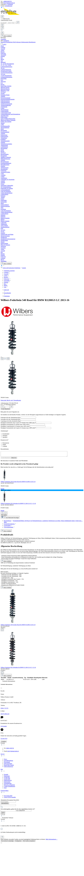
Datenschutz (7, 782)
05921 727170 (4, 708)
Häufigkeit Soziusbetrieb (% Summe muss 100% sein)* (15, 424)
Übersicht (3, 42)
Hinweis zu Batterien (9, 785)
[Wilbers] (17, 319)
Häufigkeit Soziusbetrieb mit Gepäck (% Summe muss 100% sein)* (18, 428)
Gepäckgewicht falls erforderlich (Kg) (11, 421)
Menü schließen (7, 36)
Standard (5, 435)
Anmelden (3, 39)
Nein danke (4, 515)
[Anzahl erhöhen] (11, 406)
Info (2, 769)
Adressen (18, 42)
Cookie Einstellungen (9, 786)
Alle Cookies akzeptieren (29, 841)
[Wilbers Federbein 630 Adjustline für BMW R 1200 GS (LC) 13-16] (4, 502)
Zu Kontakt (4, 726)
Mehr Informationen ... (51, 839)
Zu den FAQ (4, 738)
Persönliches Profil (11, 42)
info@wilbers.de (5, 714)
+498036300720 (7, 1)
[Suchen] (17, 22)
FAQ (5, 787)
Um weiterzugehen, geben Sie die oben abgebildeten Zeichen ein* (18, 809)
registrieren (6, 40)
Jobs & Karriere (8, 763)
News (5, 759)
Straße (4, 444)
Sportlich (5, 437)
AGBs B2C (7, 777)
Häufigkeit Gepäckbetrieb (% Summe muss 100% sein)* (15, 426)
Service (3, 754)
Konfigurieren (18, 841)
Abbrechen (13, 457)
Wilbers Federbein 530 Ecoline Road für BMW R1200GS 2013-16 (18, 481)
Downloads (7, 762)
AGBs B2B (7, 779)
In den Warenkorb (5, 409)
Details (2, 488)
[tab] (10, 524)
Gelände (5, 446)
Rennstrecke (6, 443)
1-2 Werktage (9, 4)
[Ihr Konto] (2, 33)
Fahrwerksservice (8, 766)
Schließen (3, 741)
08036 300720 (10, 748)
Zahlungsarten (25, 42)
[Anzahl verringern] (2, 406)
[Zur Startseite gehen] (10, 14)
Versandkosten (8, 6)
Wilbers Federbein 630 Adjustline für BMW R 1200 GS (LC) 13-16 (18, 503)
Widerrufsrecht (8, 780)
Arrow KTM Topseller (10, 797)
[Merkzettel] (2, 30)
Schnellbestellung (8, 760)
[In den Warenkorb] (2, 629)
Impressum (7, 776)
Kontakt (6, 774)
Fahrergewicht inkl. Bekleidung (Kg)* (11, 417)
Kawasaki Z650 (8, 795)
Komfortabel (6, 434)
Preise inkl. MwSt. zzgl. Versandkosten (11, 400)
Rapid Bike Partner (9, 765)
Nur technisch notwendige (7, 841)
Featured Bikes (4, 790)
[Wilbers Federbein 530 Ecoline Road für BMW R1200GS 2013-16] (4, 480)
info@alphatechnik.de (9, 3)
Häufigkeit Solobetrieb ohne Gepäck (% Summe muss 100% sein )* (18, 422)
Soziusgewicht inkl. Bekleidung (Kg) (10, 419)
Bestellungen (32, 42)
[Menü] (2, 16)
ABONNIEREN (4, 803)
